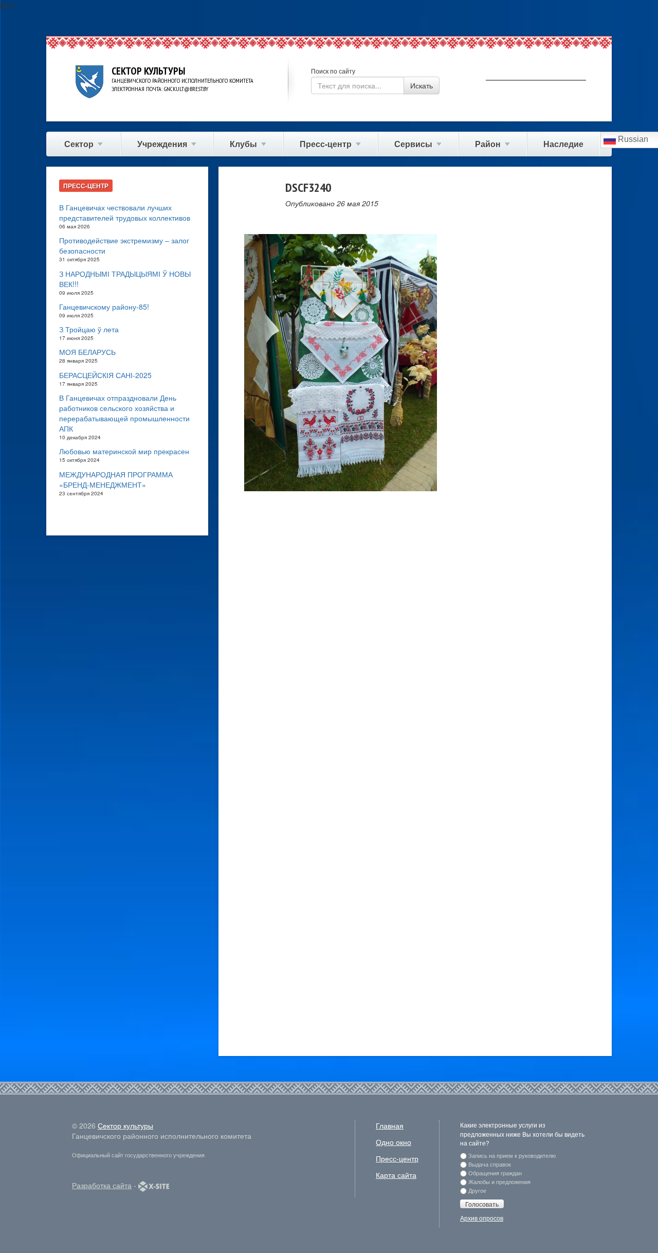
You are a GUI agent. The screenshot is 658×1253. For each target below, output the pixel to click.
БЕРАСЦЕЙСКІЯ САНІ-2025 (105, 375)
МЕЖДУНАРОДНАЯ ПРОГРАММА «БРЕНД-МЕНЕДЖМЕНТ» (116, 479)
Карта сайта (396, 1175)
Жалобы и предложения (499, 1181)
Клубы (243, 144)
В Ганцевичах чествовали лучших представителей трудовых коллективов (124, 212)
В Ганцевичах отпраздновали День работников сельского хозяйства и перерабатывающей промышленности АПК (124, 413)
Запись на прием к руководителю (512, 1155)
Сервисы (413, 144)
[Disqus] (415, 645)
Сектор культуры (125, 1125)
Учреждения (162, 144)
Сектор (79, 144)
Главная (390, 1125)
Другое (477, 1190)
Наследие (563, 144)
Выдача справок (489, 1164)
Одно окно (393, 1142)
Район (488, 144)
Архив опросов (481, 1217)
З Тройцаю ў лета (89, 329)
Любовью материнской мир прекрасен (124, 451)
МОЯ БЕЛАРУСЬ (87, 352)
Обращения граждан (495, 1173)
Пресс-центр (326, 144)
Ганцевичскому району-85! (104, 306)
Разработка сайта (102, 1185)
